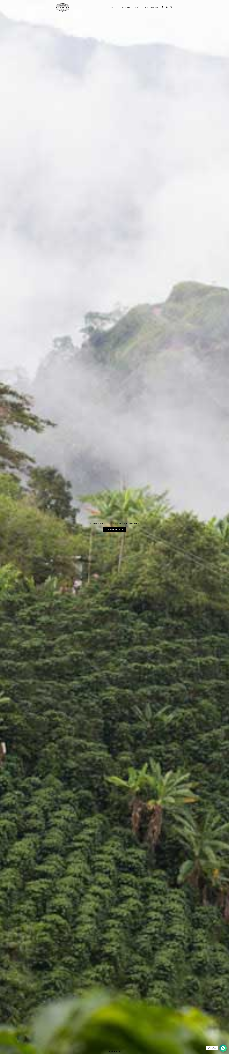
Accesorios (151, 6)
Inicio (114, 6)
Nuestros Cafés (131, 6)
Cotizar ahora (114, 529)
